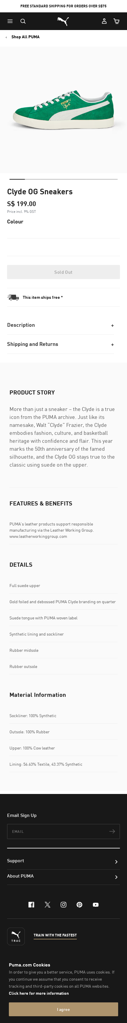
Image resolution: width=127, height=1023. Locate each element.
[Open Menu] (11, 21)
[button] (11, 21)
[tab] (17, 179)
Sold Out (63, 272)
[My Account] (104, 21)
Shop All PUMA (26, 36)
